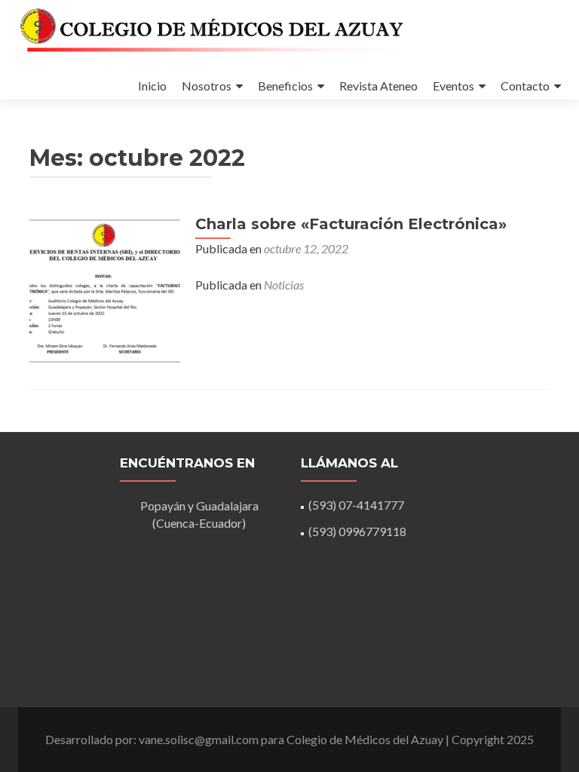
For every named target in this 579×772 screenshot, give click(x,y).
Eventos (453, 85)
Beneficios (285, 85)
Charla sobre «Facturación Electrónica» (351, 224)
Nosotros (206, 85)
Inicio (152, 85)
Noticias (284, 284)
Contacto (525, 85)
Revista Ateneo (378, 85)
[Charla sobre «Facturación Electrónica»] (104, 289)
